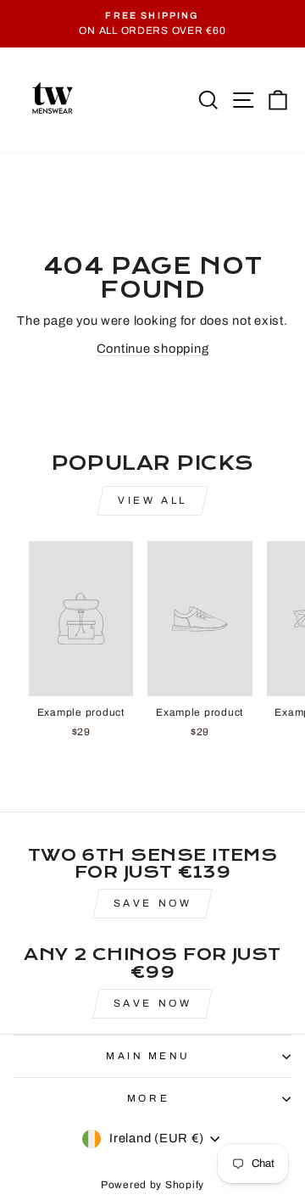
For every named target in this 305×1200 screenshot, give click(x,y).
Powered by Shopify (152, 1185)
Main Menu (148, 1056)
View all (152, 500)
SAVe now (153, 903)
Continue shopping (153, 348)
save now (153, 1003)
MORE (148, 1098)
